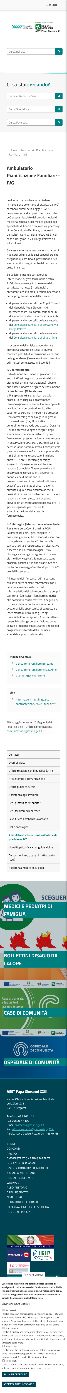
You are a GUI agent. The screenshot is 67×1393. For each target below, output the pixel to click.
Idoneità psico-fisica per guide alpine (31, 847)
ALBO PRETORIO (17, 1187)
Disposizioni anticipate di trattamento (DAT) (31, 857)
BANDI (11, 1143)
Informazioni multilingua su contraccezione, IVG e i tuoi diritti (36, 701)
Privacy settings (34, 1274)
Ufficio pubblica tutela (22, 787)
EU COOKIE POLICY (18, 1212)
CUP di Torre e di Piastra (30, 676)
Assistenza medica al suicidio (26, 868)
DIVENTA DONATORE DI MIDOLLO (27, 1168)
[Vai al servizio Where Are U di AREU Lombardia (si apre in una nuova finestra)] (19, 1260)
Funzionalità (12, 1328)
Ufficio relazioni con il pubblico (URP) (31, 770)
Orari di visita (17, 762)
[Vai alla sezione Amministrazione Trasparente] (30, 1246)
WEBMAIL (13, 1182)
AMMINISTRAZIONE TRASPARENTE (28, 1158)
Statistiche (11, 1346)
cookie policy (31, 1291)
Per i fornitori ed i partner (24, 811)
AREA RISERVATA (17, 1192)
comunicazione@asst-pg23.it (24, 731)
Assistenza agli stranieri (23, 795)
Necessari (11, 1310)
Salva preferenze (15, 1374)
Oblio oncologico (18, 827)
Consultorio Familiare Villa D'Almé (36, 669)
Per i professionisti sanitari (25, 803)
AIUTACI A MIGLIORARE (21, 1173)
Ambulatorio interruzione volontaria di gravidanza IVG (33, 837)
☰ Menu (51, 5)
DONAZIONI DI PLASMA (21, 1163)
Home (13, 150)
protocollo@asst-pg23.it (29, 1125)
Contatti (14, 754)
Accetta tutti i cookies (18, 1384)
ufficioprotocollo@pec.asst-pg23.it (33, 1129)
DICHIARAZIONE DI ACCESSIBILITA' (28, 1207)
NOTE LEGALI (15, 1197)
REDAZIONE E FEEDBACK (22, 1202)
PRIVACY (12, 1153)
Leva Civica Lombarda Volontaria (28, 819)
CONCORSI (13, 1148)
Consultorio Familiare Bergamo (34, 663)
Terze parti (11, 1361)
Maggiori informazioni (16, 1304)
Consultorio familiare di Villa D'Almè (35, 337)
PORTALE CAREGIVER (20, 1178)
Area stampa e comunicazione (27, 778)
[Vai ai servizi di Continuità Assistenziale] (42, 1260)
